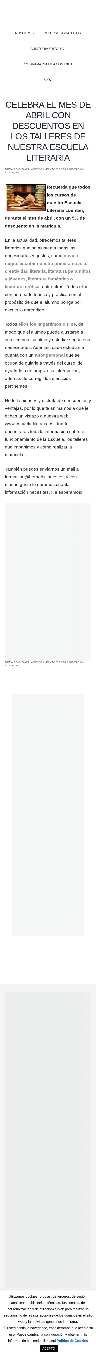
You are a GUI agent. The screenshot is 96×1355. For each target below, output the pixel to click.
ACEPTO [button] (48, 1348)
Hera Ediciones (48, 14)
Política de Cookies (72, 1341)
